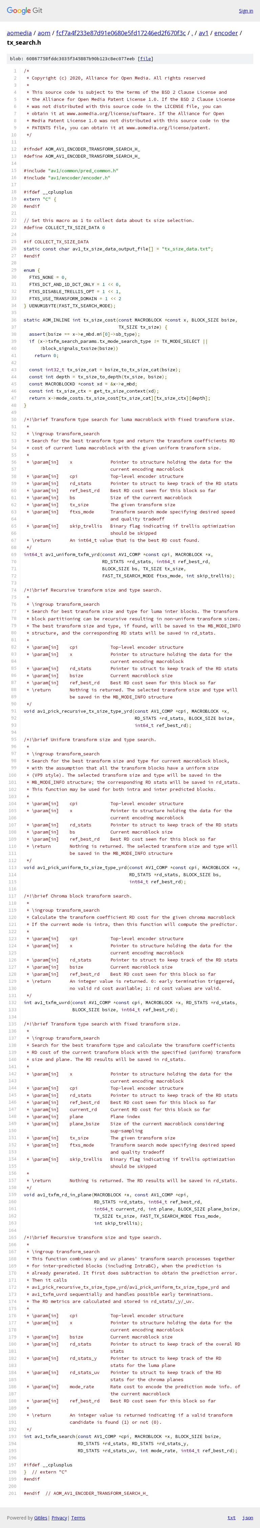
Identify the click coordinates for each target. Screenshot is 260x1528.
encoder (226, 33)
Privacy (59, 1517)
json (247, 1517)
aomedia (19, 33)
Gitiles (40, 1517)
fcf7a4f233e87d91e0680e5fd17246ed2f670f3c (121, 33)
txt (232, 1517)
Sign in (246, 10)
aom (44, 33)
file (145, 59)
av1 (204, 33)
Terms (78, 1517)
